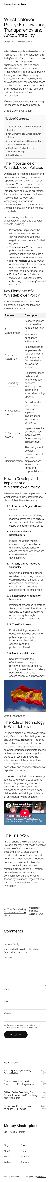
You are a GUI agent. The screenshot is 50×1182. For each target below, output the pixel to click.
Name (7, 989)
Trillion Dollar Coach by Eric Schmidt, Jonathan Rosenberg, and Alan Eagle (21, 1095)
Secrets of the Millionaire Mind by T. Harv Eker (18, 1107)
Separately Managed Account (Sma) (36, 910)
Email (7, 1001)
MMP (15, 41)
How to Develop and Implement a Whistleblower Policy (24, 142)
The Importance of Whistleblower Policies (24, 128)
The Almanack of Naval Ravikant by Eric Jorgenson (19, 1082)
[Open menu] (44, 4)
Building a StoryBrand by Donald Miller (17, 1072)
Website (7, 1013)
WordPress (41, 1176)
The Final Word (15, 155)
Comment (8, 957)
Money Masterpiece (15, 4)
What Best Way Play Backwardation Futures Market (15, 912)
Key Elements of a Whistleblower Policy (24, 135)
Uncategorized (25, 41)
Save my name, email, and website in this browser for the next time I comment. (23, 1026)
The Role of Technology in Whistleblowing (21, 149)
